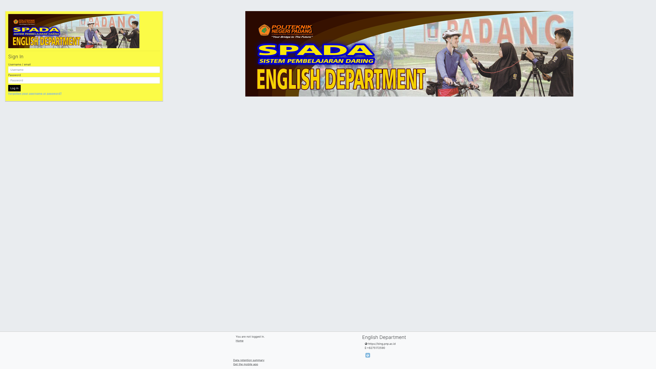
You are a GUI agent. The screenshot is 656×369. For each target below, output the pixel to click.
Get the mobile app (245, 364)
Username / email (19, 64)
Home (239, 340)
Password (14, 75)
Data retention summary (248, 360)
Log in (14, 88)
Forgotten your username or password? (35, 93)
